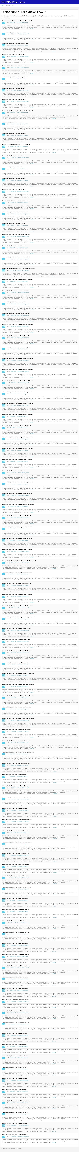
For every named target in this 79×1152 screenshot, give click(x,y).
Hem (2, 5)
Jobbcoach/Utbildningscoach (22, 22)
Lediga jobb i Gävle (14, 2)
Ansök (3, 22)
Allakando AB (12, 22)
